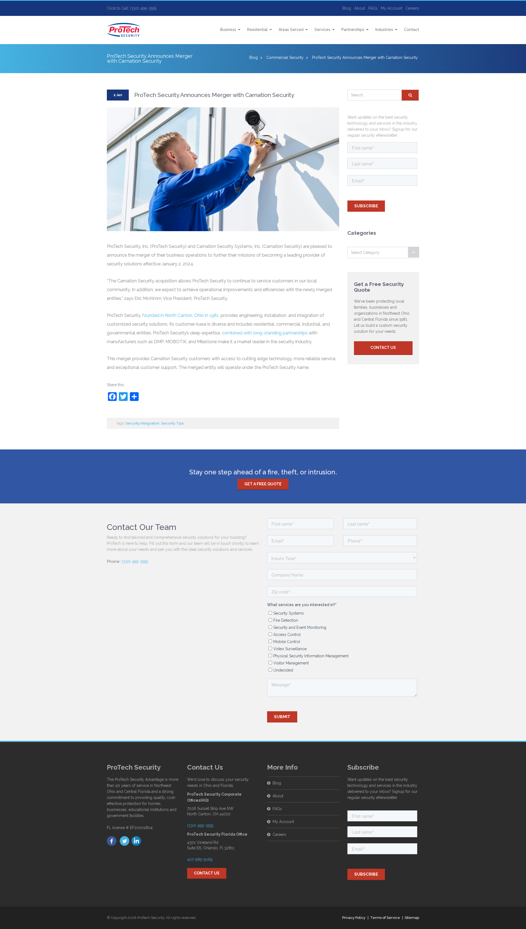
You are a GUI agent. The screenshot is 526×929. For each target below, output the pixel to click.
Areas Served (291, 29)
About (359, 8)
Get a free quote (263, 484)
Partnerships (352, 29)
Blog (346, 8)
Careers (412, 8)
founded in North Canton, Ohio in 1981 (180, 315)
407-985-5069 (200, 859)
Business (228, 29)
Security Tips (172, 423)
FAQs (373, 8)
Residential (257, 29)
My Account (391, 8)
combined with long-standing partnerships (265, 333)
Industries (384, 29)
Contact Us (383, 347)
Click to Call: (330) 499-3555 (131, 8)
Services (322, 29)
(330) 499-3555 (135, 561)
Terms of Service (385, 918)
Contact (411, 29)
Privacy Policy (353, 918)
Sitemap (412, 918)
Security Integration (142, 423)
